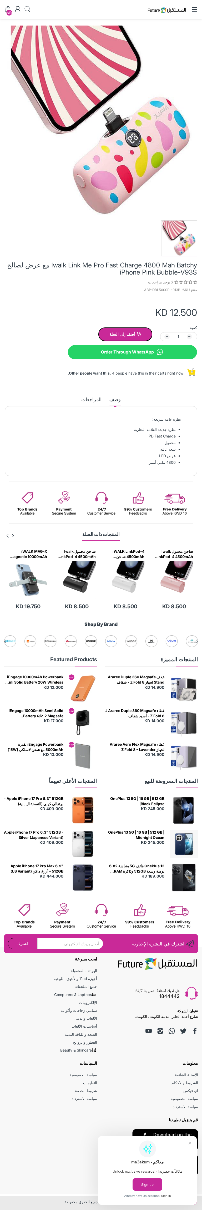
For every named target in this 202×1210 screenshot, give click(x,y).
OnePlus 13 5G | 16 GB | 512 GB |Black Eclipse (137, 801)
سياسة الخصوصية (184, 1098)
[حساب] (18, 9)
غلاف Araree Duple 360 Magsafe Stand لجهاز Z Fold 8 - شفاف (136, 679)
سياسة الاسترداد (185, 1106)
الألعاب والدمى (85, 1018)
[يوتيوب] (148, 1031)
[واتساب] (172, 1031)
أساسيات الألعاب (84, 1026)
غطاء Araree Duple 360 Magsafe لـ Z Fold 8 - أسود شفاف (134, 713)
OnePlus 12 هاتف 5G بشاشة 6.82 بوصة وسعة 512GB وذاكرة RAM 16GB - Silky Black (136, 869)
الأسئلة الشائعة (186, 1075)
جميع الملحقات (85, 986)
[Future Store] (166, 14)
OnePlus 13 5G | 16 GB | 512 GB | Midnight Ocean (136, 835)
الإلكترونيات (88, 1002)
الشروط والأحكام (184, 1082)
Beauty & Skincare (76, 1050)
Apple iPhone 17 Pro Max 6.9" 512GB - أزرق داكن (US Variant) (37, 868)
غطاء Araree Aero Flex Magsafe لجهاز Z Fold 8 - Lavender (137, 747)
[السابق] (7, 536)
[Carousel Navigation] (10, 536)
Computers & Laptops (73, 994)
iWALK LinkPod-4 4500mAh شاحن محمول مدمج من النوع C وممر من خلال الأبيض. (174, 554)
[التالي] (13, 536)
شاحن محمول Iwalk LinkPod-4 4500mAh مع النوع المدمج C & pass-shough (125, 554)
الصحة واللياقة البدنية (81, 1034)
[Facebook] (195, 1031)
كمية (193, 327)
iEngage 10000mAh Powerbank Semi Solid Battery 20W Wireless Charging (33, 680)
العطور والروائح (85, 1042)
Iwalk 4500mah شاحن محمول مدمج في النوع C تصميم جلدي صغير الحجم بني (28, 554)
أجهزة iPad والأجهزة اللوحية (75, 978)
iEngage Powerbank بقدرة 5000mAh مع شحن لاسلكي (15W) (35, 747)
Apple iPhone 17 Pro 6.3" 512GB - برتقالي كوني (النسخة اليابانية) (33, 801)
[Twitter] (183, 1031)
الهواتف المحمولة (84, 970)
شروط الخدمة (86, 1090)
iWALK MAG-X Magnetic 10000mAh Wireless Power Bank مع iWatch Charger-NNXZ (77, 554)
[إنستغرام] (160, 1031)
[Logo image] (192, 641)
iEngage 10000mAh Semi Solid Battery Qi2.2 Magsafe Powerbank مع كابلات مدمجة (36, 713)
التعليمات (90, 1082)
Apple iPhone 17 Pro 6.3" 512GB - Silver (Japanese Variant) (33, 835)
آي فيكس (190, 1090)
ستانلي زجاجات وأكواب (79, 1010)
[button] (185, 282)
